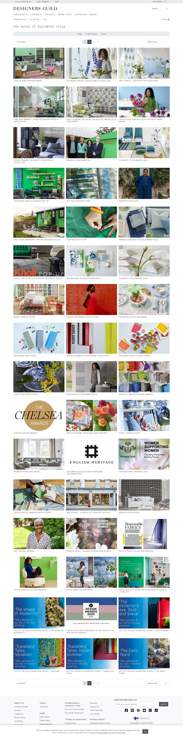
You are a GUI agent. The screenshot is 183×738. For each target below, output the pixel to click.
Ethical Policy (19, 717)
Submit (164, 704)
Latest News (45, 717)
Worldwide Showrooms (74, 713)
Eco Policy (18, 721)
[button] (160, 8)
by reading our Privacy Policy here (112, 733)
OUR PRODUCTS (20, 14)
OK (145, 731)
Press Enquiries (46, 724)
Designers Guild (19, 19)
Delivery (93, 703)
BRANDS (93, 14)
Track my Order (96, 710)
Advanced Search (144, 8)
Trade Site (44, 706)
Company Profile (21, 706)
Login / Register (42, 1)
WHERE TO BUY (65, 14)
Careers (17, 710)
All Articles (34, 19)
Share (164, 19)
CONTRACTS (36, 14)
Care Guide (94, 714)
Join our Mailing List (23, 1)
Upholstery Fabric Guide (100, 723)
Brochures (18, 724)
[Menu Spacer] (50, 708)
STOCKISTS (50, 14)
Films (103, 34)
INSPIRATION (81, 14)
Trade (57, 1)
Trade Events (91, 34)
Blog (80, 34)
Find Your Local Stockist (74, 709)
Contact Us (18, 714)
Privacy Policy (70, 723)
